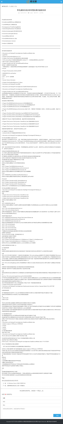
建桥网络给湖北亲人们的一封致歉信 (16, 385)
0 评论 (42, 12)
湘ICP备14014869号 (52, 421)
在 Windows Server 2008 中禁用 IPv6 (16, 383)
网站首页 (5, 6)
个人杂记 (11, 6)
